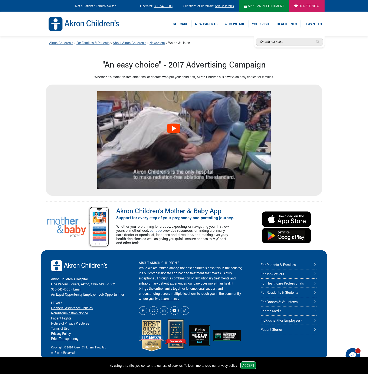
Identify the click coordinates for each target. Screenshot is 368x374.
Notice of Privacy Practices (70, 323)
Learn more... (170, 298)
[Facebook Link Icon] (143, 310)
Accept (248, 365)
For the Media (271, 310)
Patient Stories (271, 329)
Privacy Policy (61, 333)
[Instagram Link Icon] (153, 310)
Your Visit (261, 24)
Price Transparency (64, 338)
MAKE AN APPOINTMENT (265, 6)
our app (156, 230)
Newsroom (157, 42)
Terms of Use (60, 328)
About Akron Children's (129, 42)
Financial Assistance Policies (72, 308)
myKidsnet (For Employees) (281, 320)
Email (77, 289)
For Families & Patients (92, 42)
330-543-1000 (163, 6)
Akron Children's (61, 42)
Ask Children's (224, 6)
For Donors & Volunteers (279, 301)
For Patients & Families (278, 264)
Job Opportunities (112, 294)
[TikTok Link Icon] (185, 310)
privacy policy (227, 365)
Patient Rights (61, 318)
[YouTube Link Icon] (174, 310)
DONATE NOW (308, 6)
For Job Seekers (272, 273)
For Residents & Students (279, 292)
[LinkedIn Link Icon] (164, 310)
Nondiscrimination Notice (69, 313)
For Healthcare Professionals (282, 283)
